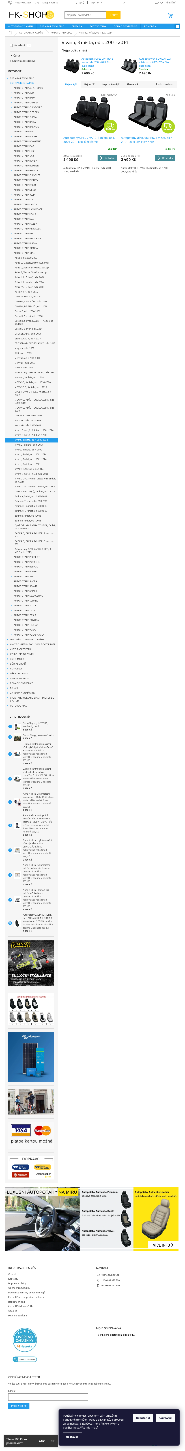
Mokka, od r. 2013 (24, 367)
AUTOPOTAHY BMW (24, 98)
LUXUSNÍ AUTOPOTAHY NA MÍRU (27, 639)
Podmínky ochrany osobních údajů (26, 1293)
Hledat (113, 14)
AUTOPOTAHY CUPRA (25, 117)
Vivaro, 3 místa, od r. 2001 (28, 450)
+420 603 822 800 (111, 1280)
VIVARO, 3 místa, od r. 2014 (29, 445)
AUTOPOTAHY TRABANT (27, 625)
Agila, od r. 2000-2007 (26, 258)
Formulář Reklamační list (21, 1306)
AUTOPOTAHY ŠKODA (25, 581)
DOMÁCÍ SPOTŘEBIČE (21, 683)
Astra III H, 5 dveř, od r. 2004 (29, 277)
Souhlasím (166, 1418)
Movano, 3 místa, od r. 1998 (29, 377)
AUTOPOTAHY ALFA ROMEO (28, 88)
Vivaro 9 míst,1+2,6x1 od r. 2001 (31, 474)
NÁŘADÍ (14, 688)
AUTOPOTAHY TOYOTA (26, 620)
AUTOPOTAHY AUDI (24, 93)
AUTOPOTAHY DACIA (25, 122)
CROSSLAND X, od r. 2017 (28, 334)
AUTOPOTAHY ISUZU (25, 185)
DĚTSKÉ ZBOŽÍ (18, 664)
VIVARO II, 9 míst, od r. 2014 (29, 469)
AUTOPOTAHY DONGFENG (27, 141)
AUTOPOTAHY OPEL (24, 253)
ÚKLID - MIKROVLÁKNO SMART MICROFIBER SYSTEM (32, 699)
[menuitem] (20, 26)
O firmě (80, 3)
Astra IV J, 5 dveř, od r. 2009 (29, 287)
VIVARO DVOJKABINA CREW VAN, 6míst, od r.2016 (35, 480)
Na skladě (22, 45)
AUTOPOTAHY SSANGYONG (28, 596)
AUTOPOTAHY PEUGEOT (27, 557)
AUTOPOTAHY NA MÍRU (22, 83)
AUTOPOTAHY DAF (24, 131)
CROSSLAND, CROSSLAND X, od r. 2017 (35, 343)
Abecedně (132, 84)
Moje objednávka (17, 1316)
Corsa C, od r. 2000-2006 (27, 311)
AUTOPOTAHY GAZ (24, 156)
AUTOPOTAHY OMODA (26, 248)
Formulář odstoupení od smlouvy (26, 1297)
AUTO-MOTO (17, 659)
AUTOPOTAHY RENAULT (26, 567)
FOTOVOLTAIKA (18, 706)
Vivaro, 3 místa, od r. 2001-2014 (31, 440)
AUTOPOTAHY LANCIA (25, 204)
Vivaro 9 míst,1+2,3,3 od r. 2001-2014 (34, 430)
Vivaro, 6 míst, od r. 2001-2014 (30, 459)
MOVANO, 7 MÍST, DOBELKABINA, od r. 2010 (35, 409)
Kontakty (96, 3)
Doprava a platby (17, 1283)
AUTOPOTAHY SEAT (24, 576)
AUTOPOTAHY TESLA (25, 615)
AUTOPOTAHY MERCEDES (27, 229)
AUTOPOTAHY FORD (24, 151)
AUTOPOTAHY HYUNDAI (26, 170)
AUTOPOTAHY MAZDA (25, 224)
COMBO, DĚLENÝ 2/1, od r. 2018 (31, 306)
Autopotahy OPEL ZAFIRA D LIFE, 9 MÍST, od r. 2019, (33, 550)
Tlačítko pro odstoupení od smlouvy (115, 1335)
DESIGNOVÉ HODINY (20, 678)
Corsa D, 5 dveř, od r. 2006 (28, 316)
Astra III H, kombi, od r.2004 (29, 282)
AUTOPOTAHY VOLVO (25, 630)
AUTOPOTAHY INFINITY (26, 180)
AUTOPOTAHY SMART (25, 591)
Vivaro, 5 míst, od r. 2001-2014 (30, 454)
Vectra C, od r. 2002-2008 (28, 420)
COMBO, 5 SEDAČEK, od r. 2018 (31, 301)
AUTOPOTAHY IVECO (25, 190)
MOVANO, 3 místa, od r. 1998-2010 (33, 382)
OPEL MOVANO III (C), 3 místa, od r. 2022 (33, 393)
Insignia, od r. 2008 (24, 348)
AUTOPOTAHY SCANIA (25, 586)
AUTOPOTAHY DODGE (25, 136)
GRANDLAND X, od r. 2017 (28, 339)
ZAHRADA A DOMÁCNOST (23, 693)
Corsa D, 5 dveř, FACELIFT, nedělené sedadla (34, 322)
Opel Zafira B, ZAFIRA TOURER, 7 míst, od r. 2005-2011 (35, 527)
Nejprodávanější (110, 84)
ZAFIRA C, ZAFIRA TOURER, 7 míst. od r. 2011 (35, 535)
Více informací (89, 1428)
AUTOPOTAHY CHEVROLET (28, 107)
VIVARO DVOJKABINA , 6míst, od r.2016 (35, 486)
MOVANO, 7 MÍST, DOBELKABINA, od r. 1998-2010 (35, 401)
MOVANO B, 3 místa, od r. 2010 (31, 387)
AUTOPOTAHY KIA (23, 199)
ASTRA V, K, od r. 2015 (26, 292)
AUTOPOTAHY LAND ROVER (28, 209)
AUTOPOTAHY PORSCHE (27, 562)
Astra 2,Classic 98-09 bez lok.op (32, 268)
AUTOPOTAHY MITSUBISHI (28, 238)
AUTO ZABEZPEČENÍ (20, 649)
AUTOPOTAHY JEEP (24, 195)
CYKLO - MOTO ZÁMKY (22, 654)
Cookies (12, 1311)
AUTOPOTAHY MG (23, 233)
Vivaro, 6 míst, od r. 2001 (28, 464)
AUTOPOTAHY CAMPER (26, 103)
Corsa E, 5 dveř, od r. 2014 (28, 329)
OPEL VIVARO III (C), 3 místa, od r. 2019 (35, 491)
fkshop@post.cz (110, 1275)
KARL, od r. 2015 (23, 353)
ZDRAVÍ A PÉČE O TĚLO (22, 78)
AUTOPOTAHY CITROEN (26, 112)
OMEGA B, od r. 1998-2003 (28, 415)
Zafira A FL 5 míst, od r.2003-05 (31, 506)
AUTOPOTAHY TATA (24, 610)
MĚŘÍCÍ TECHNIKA (19, 673)
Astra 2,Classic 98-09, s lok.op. (31, 272)
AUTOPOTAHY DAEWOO (26, 127)
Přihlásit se (19, 1406)
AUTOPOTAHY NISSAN (25, 243)
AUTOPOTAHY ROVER (25, 571)
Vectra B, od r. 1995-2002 (28, 425)
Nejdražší (89, 84)
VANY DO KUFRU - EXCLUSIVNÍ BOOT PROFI (32, 644)
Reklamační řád (16, 1302)
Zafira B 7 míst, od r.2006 (28, 521)
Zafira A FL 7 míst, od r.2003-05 (31, 511)
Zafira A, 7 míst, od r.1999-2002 (31, 501)
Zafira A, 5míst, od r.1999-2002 (31, 496)
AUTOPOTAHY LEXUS (25, 214)
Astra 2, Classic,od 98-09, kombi (32, 263)
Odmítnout (143, 1418)
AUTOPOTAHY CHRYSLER (27, 175)
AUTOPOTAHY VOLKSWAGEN (29, 635)
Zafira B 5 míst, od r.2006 (28, 516)
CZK (157, 3)
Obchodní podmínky (19, 1288)
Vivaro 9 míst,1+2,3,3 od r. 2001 (31, 435)
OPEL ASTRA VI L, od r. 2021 (29, 296)
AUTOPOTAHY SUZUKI (25, 605)
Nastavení (72, 1437)
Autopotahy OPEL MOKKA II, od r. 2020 (35, 372)
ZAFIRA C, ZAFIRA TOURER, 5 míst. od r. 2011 (35, 543)
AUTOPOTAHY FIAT (24, 146)
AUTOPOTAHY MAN (24, 219)
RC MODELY (16, 669)
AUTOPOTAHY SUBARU (26, 601)
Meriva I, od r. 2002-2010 (27, 358)
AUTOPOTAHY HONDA (25, 161)
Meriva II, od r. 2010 (25, 363)
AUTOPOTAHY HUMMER (26, 166)
